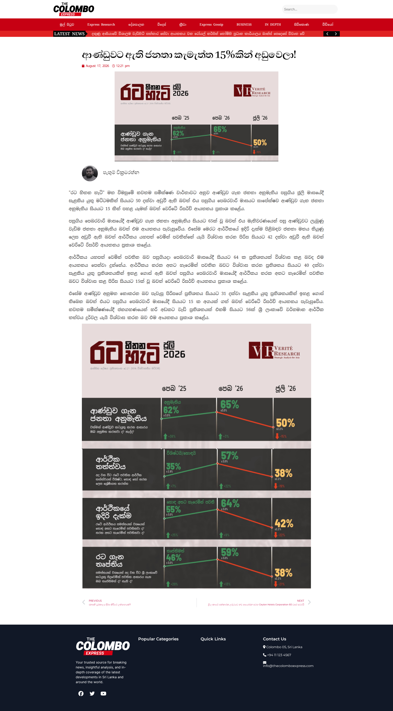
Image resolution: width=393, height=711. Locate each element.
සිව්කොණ (301, 25)
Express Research (101, 25)
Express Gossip (211, 25)
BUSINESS (244, 25)
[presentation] (327, 33)
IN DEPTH (273, 25)
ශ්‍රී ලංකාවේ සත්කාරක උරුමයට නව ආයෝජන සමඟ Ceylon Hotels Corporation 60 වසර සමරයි (165, 34)
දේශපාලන (136, 25)
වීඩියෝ (327, 25)
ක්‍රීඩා (182, 25)
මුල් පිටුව (67, 25)
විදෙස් (161, 25)
